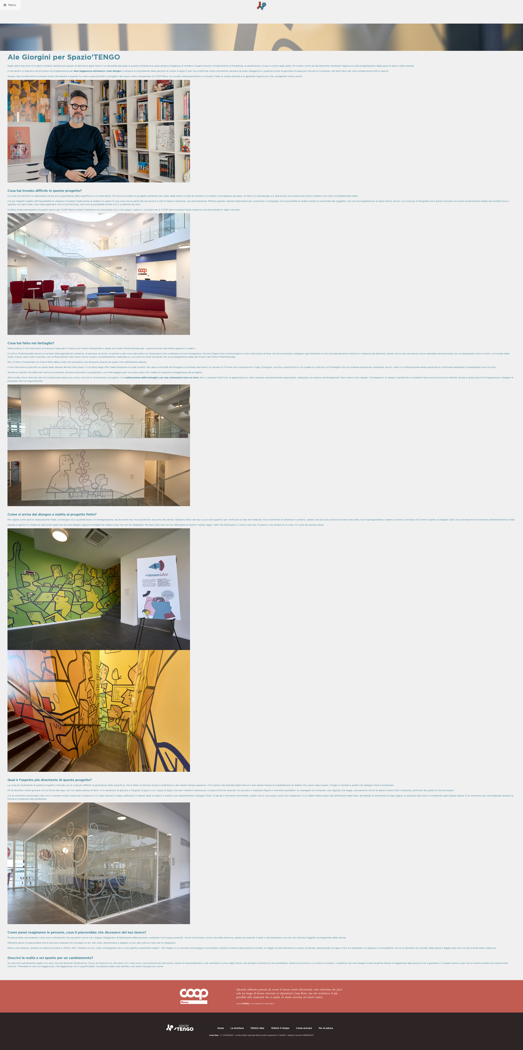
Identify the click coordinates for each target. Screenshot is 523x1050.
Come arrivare (304, 1028)
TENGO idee (257, 1028)
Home (220, 1028)
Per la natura (326, 1028)
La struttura (237, 1028)
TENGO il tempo (280, 1028)
